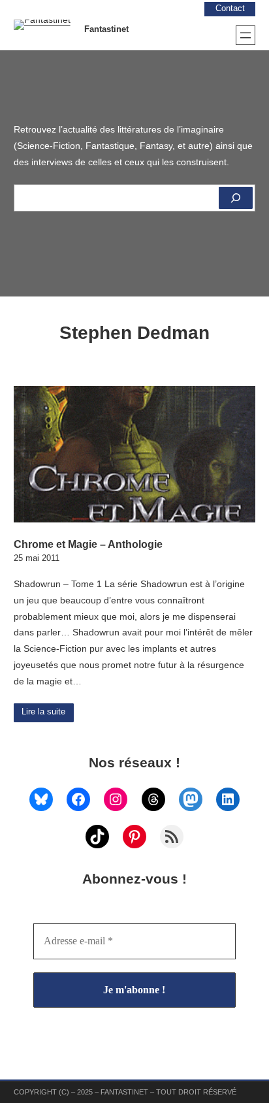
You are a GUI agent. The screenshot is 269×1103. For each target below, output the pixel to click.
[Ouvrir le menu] (245, 35)
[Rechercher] (236, 198)
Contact (230, 8)
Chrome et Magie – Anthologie (88, 544)
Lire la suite (43, 711)
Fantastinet (106, 29)
